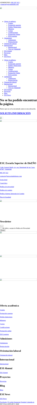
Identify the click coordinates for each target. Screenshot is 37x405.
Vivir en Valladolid (14, 49)
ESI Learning (12, 36)
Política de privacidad (7, 187)
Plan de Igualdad (5, 197)
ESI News (7, 56)
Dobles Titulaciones (14, 27)
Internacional (8, 45)
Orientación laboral (10, 44)
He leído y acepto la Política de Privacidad (16, 228)
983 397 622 (15, 2)
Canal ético (3, 183)
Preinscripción (12, 42)
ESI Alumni (8, 51)
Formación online (5, 331)
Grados (10, 23)
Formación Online (14, 34)
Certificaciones (13, 32)
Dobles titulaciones (6, 317)
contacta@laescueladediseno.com (11, 176)
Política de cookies (6, 190)
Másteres (11, 29)
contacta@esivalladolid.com (9, 4)
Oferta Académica (10, 21)
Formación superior (14, 25)
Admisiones (8, 38)
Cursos (10, 31)
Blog (5, 55)
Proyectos (7, 53)
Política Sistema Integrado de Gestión (12, 194)
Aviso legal (3, 180)
